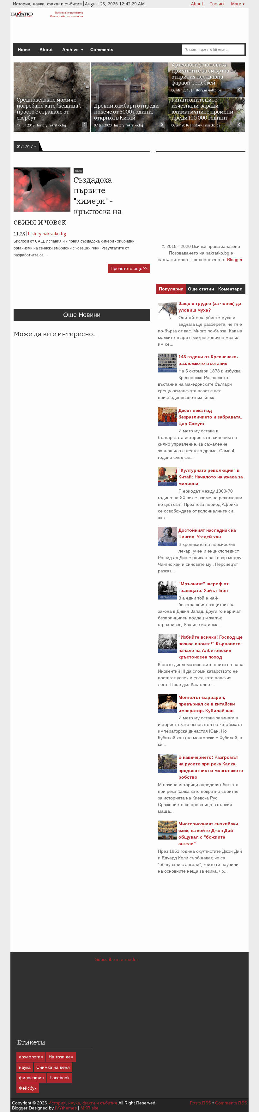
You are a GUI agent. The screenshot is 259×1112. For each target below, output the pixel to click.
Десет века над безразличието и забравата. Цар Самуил (210, 417)
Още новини (81, 314)
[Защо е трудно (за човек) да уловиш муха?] (167, 317)
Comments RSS (231, 1102)
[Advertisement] (129, 293)
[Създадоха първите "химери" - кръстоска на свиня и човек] (42, 189)
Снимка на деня (53, 1067)
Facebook (59, 1077)
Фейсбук (27, 1088)
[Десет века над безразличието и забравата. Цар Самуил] (167, 424)
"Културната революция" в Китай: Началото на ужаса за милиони (210, 477)
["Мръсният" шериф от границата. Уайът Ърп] (167, 597)
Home (24, 49)
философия (31, 1077)
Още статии (201, 288)
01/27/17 (25, 146)
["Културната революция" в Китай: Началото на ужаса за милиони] (167, 484)
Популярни (171, 288)
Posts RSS (200, 1102)
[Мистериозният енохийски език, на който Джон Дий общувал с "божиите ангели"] (167, 837)
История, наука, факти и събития (82, 1102)
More (236, 3)
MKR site (90, 1107)
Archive (70, 49)
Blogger (234, 259)
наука (78, 170)
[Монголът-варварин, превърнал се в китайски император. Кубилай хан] (167, 711)
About (197, 3)
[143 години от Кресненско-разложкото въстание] (167, 370)
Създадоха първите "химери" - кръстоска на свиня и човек (68, 201)
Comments (101, 49)
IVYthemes (66, 1107)
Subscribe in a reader (116, 959)
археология (31, 1056)
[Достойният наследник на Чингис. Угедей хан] (167, 544)
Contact (217, 3)
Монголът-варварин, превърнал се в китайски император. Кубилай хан (206, 704)
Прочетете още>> (129, 268)
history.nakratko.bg (47, 233)
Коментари (230, 288)
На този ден (61, 1056)
